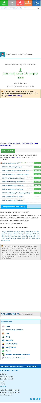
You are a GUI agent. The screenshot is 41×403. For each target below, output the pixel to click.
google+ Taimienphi (34, 399)
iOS (12, 4)
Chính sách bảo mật (6, 379)
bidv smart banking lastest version (14, 238)
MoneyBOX (9, 340)
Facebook (31, 399)
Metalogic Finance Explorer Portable (17, 354)
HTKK (7, 333)
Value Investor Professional (14, 358)
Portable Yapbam (11, 344)
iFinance (8, 351)
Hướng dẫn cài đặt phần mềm (10, 390)
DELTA (7, 326)
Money (7, 337)
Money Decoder (10, 347)
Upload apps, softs (6, 395)
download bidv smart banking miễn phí (24, 236)
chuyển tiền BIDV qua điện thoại (13, 232)
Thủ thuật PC (36, 4)
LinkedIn (40, 399)
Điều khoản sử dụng (6, 376)
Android (4, 4)
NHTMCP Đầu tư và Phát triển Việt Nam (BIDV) (25, 215)
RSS (37, 399)
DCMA (2, 381)
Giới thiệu (3, 374)
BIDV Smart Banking (14, 157)
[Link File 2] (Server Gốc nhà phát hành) (20, 86)
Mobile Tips (28, 3)
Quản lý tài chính (27, 143)
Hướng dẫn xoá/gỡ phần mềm (10, 392)
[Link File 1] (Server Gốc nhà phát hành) (20, 75)
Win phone (20, 4)
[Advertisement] (20, 30)
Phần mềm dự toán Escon (14, 330)
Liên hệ (2, 384)
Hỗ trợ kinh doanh (14, 143)
